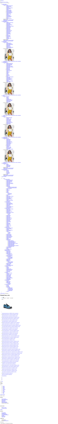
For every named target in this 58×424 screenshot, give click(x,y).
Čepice (7, 34)
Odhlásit (1, 409)
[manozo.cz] (2, 0)
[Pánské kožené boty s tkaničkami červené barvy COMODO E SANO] (11, 357)
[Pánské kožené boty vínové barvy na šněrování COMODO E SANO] (11, 354)
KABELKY (5, 116)
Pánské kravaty (8, 139)
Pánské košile (8, 69)
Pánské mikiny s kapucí (10, 66)
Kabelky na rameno (9, 121)
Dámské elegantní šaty (9, 24)
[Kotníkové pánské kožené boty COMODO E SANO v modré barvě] (11, 322)
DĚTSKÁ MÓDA (5, 163)
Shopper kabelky (9, 120)
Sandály (8, 9)
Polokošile (8, 74)
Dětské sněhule (8, 165)
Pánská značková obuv (9, 78)
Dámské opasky (9, 145)
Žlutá (3, 393)
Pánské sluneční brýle (9, 141)
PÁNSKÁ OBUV (4, 41)
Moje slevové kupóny (4, 402)
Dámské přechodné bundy (10, 22)
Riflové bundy (8, 23)
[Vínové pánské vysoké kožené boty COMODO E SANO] (9, 370)
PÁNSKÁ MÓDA (5, 62)
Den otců (8, 171)
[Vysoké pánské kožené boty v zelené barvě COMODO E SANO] (10, 330)
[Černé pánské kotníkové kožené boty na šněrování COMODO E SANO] (11, 325)
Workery (8, 164)
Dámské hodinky (9, 143)
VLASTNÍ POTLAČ (4, 169)
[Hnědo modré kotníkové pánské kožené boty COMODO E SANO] (10, 317)
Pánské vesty (8, 68)
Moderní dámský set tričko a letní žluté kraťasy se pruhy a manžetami (12, 61)
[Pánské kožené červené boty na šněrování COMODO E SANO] (10, 346)
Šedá (3, 392)
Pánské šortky (8, 77)
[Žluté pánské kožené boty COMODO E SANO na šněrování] (10, 333)
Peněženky (8, 146)
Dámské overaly (9, 36)
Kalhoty (8, 72)
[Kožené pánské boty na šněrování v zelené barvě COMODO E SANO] (11, 349)
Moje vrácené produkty (5, 399)
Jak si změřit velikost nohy (5, 414)
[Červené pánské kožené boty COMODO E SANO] (8, 338)
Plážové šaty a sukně (9, 100)
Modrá (3, 388)
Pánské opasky (8, 81)
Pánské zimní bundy (9, 70)
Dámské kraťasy (9, 27)
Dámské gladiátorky (9, 16)
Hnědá (3, 387)
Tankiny (8, 98)
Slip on (7, 17)
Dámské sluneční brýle (9, 142)
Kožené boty (8, 15)
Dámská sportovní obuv (10, 7)
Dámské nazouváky (9, 10)
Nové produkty (4, 412)
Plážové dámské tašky (9, 117)
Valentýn (8, 173)
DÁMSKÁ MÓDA (4, 21)
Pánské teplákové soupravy (10, 76)
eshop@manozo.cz (6, 420)
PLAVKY (3, 95)
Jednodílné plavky (9, 99)
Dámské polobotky (9, 6)
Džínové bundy (8, 65)
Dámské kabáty (8, 29)
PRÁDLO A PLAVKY (6, 96)
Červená (4, 391)
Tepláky (8, 73)
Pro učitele (8, 172)
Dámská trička (8, 28)
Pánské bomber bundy (9, 64)
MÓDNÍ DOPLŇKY (4, 137)
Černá (3, 390)
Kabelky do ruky (9, 119)
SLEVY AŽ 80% (4, 176)
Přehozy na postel (4, 407)
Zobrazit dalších (4, 375)
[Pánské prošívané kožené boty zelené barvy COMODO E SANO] (10, 341)
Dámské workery (9, 13)
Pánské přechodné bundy (10, 63)
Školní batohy (8, 166)
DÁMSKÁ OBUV (4, 4)
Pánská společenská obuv (10, 44)
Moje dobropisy (4, 400)
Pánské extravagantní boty (10, 47)
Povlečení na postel (4, 408)
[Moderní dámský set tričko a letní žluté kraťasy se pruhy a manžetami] (9, 60)
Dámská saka (8, 32)
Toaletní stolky (8, 148)
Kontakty (3, 415)
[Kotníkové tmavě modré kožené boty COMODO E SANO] (9, 367)
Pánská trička (8, 67)
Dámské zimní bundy (9, 30)
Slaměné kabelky (9, 123)
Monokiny (8, 97)
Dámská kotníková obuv (10, 5)
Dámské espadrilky (9, 11)
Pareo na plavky (9, 101)
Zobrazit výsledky (2, 394)
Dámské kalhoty (9, 26)
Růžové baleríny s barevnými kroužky (8, 20)
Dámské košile (8, 33)
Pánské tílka (8, 75)
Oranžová (4, 389)
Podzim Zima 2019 (9, 18)
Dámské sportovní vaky (10, 122)
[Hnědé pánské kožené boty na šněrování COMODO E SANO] (10, 314)
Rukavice (8, 38)
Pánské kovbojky (9, 46)
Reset (2, 381)
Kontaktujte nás (4, 413)
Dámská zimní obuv (9, 12)
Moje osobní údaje (4, 401)
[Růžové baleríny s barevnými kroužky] (8, 19)
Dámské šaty (8, 25)
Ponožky (8, 37)
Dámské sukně (8, 35)
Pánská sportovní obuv (9, 43)
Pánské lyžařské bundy (9, 79)
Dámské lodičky (9, 8)
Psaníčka (8, 118)
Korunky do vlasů (9, 147)
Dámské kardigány (9, 31)
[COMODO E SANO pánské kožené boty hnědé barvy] (9, 362)
